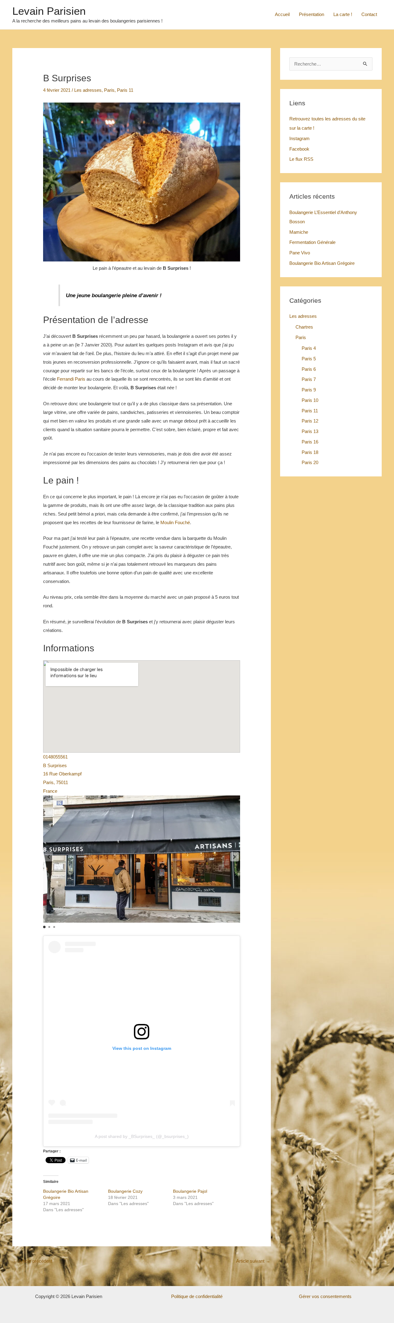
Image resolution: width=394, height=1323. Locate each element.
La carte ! (342, 14)
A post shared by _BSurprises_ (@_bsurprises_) (142, 1136)
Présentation (311, 14)
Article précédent (32, 1261)
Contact (369, 14)
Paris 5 (309, 358)
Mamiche (298, 232)
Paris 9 (309, 389)
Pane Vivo (299, 252)
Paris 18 (310, 452)
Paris (109, 90)
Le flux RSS (301, 159)
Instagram (299, 138)
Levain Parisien (49, 11)
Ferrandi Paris (71, 379)
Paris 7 (309, 379)
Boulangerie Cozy (125, 1191)
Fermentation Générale (312, 242)
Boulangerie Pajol (190, 1191)
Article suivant (253, 1261)
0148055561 (55, 756)
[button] (234, 856)
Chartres (304, 327)
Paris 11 (125, 90)
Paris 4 (309, 348)
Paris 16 (310, 441)
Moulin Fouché (175, 522)
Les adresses (88, 90)
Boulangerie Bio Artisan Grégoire (322, 263)
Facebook (299, 149)
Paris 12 (310, 420)
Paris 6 (309, 369)
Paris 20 (310, 462)
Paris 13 (310, 431)
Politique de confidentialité (197, 1296)
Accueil (282, 14)
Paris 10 (310, 400)
